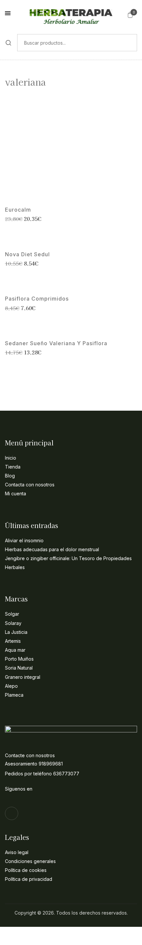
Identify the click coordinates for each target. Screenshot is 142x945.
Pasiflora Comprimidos (37, 299)
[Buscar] (8, 42)
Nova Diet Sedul (27, 254)
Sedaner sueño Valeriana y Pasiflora (56, 343)
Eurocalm (18, 210)
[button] (130, 14)
